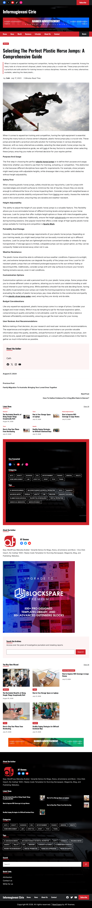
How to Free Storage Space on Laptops (42, 415)
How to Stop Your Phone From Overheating (11, 430)
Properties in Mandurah (38, 498)
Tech (34, 411)
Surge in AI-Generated (17, 502)
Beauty (19, 475)
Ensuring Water (15, 494)
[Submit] (86, 864)
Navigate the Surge (65, 494)
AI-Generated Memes (17, 490)
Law (28, 479)
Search (81, 652)
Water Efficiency (34, 502)
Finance (59, 475)
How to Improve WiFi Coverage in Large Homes (70, 415)
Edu (37, 475)
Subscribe (83, 897)
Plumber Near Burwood (18, 498)
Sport (46, 479)
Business (29, 475)
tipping (56, 194)
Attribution (7, 877)
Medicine (52, 494)
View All (86, 406)
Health (34, 426)
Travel (61, 479)
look (45, 148)
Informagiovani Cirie (19, 11)
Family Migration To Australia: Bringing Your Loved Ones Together (30, 387)
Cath (8, 78)
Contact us (7, 880)
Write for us (8, 884)
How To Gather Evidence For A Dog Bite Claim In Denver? (66, 398)
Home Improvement (68, 411)
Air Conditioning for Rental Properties (41, 490)
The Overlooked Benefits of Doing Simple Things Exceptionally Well (12, 416)
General (6, 43)
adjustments (60, 217)
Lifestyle (36, 479)
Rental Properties (56, 498)
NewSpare (57, 904)
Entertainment (47, 475)
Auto (11, 475)
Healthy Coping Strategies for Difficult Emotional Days (42, 430)
